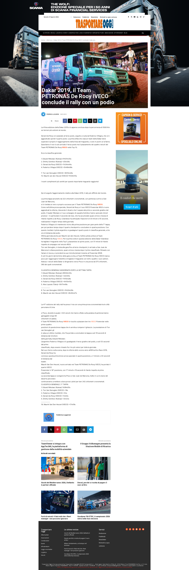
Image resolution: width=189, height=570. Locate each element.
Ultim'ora (49, 40)
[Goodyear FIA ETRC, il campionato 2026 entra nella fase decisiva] (93, 502)
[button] (142, 33)
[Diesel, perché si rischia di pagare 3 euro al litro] (93, 468)
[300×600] (132, 216)
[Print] (95, 121)
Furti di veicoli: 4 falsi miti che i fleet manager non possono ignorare (75, 549)
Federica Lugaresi (52, 114)
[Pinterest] (75, 121)
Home (43, 40)
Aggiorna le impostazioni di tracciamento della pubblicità (115, 567)
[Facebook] (128, 17)
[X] (70, 121)
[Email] (90, 121)
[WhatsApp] (80, 121)
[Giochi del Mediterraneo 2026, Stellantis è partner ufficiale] (57, 468)
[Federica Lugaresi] (43, 114)
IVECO (59, 239)
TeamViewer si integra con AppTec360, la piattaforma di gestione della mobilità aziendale (56, 446)
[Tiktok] (143, 17)
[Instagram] (140, 17)
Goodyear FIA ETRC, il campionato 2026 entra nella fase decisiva (76, 555)
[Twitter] (131, 17)
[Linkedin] (137, 17)
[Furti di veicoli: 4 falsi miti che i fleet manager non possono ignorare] (57, 502)
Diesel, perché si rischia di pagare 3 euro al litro (76, 539)
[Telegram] (100, 121)
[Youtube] (134, 17)
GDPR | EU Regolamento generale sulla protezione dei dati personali (77, 567)
